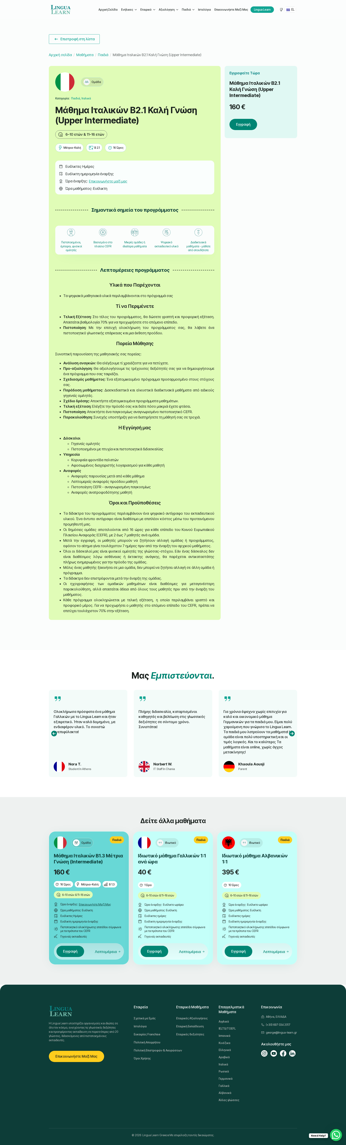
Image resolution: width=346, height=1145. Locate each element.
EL (293, 9)
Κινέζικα (224, 1043)
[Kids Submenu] (193, 9)
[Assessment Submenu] (177, 9)
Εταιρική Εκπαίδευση (190, 1026)
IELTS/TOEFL (227, 1028)
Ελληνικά (225, 1050)
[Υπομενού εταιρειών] (154, 9)
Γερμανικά (225, 1078)
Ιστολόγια (204, 9)
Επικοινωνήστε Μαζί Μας (231, 9)
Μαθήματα (85, 55)
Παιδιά (186, 9)
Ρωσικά (224, 1071)
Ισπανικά (224, 1035)
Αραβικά (224, 1057)
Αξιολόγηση (167, 9)
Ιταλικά (223, 1064)
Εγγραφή (243, 124)
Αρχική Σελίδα (108, 9)
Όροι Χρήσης (142, 1058)
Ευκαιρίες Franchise (147, 1034)
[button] (54, 733)
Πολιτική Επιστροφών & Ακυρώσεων (152, 1050)
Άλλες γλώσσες (229, 1100)
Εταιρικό (146, 9)
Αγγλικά (224, 1021)
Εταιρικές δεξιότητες (190, 1034)
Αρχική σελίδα (60, 55)
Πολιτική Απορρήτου (147, 1042)
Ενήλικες (127, 9)
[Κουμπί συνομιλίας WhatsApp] (336, 1135)
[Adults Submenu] (135, 9)
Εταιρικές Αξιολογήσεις (192, 1018)
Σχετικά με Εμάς (145, 1018)
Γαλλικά (224, 1085)
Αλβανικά (225, 1092)
